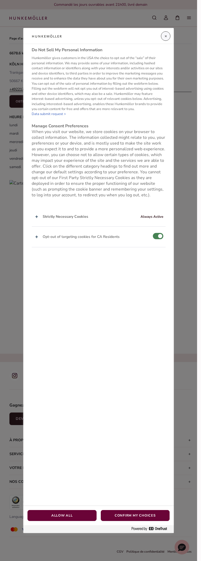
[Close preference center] (165, 36)
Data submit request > (49, 114)
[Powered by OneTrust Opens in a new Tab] (151, 529)
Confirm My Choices (135, 515)
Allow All (62, 515)
